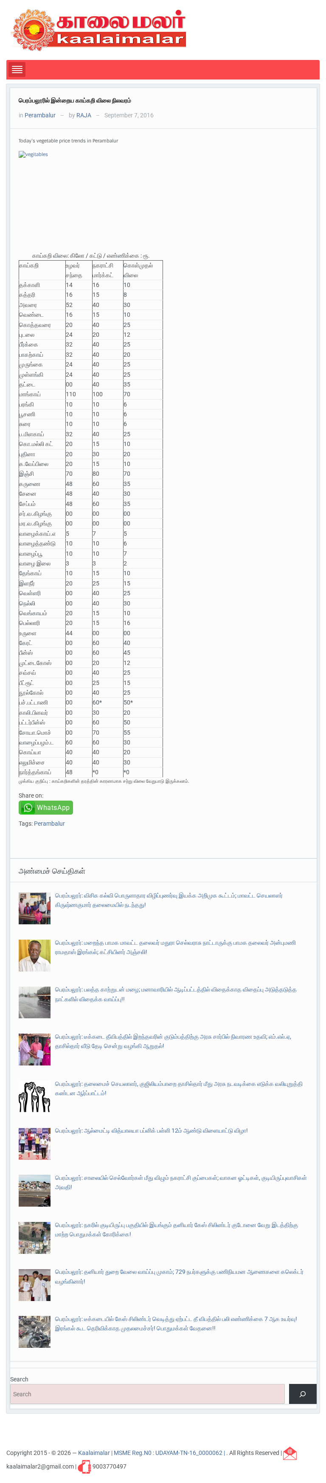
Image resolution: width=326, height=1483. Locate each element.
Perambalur (40, 115)
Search (19, 1379)
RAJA (83, 115)
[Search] (303, 1394)
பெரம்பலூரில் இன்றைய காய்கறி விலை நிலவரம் (75, 100)
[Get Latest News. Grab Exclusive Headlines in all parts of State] (99, 29)
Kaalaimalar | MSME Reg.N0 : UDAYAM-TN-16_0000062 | (152, 1452)
